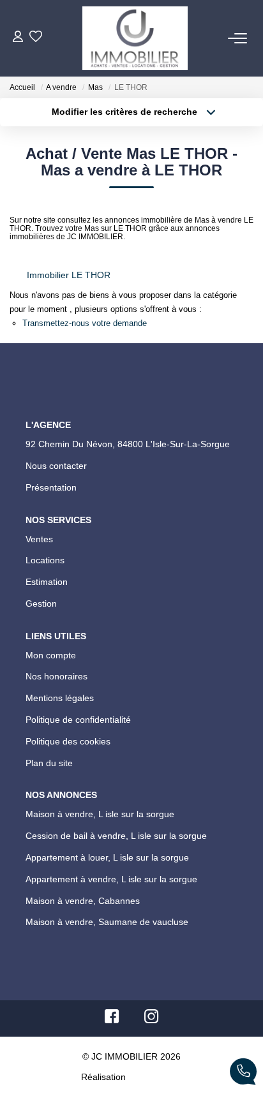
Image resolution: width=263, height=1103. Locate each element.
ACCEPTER (168, 1072)
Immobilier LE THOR (64, 279)
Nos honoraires (59, 723)
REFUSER (91, 1072)
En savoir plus (219, 1031)
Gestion (43, 646)
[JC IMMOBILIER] (134, 38)
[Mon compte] (18, 38)
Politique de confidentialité (85, 771)
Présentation (55, 521)
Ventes (41, 574)
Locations (47, 598)
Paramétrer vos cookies (55, 1045)
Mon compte (53, 699)
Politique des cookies (71, 794)
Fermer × (226, 882)
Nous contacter (59, 497)
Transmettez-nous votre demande (80, 328)
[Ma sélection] (35, 38)
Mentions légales (63, 746)
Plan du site (51, 818)
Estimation (50, 622)
